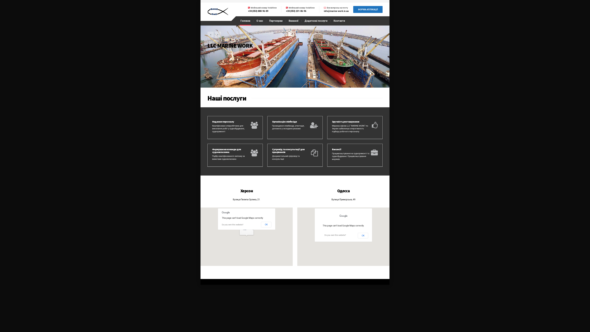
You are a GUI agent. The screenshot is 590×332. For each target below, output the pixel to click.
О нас (259, 20)
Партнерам (276, 20)
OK (266, 224)
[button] (210, 35)
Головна (245, 20)
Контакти (339, 20)
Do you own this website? (232, 225)
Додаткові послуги (316, 20)
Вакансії (293, 20)
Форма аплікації (368, 9)
